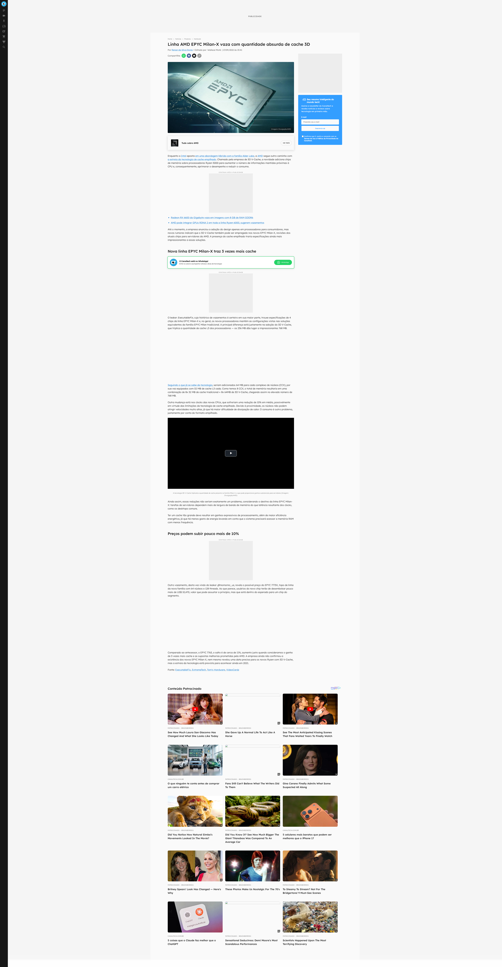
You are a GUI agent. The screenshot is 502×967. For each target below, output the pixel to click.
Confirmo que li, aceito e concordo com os (321, 138)
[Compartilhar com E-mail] (194, 56)
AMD (260, 155)
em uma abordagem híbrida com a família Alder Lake (224, 155)
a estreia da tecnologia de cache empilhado (192, 159)
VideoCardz (232, 669)
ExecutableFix (183, 669)
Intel (183, 155)
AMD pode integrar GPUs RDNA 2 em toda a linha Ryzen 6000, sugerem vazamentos (217, 222)
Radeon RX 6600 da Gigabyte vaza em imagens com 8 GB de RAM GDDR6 (212, 217)
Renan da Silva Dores (182, 50)
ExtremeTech (199, 669)
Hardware (197, 39)
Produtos (187, 39)
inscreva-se (320, 128)
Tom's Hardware (216, 669)
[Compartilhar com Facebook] (189, 56)
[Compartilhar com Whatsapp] (184, 56)
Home (170, 39)
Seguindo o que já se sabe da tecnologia (190, 385)
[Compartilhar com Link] (199, 56)
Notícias (178, 39)
